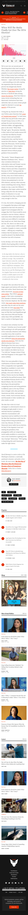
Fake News (11, 91)
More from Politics (7, 613)
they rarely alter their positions (15, 303)
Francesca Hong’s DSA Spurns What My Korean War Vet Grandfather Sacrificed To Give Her (13, 726)
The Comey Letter (12, 89)
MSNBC (4, 498)
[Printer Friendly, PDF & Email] (24, 61)
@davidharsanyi (6, 471)
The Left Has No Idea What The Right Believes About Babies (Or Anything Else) (12, 763)
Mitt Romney (17, 495)
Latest (3, 739)
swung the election (7, 96)
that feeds (17, 308)
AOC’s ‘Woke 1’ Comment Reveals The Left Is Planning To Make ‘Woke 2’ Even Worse (13, 696)
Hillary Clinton (6, 495)
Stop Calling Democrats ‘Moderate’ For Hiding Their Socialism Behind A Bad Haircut (12, 667)
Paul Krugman (13, 498)
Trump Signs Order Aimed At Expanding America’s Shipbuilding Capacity (12, 845)
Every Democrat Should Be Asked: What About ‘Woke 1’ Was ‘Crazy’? (12, 637)
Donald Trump (12, 492)
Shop (3, 575)
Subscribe (14, 907)
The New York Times (7, 501)
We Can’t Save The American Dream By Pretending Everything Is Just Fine (12, 818)
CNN (3, 492)
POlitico (22, 498)
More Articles (13, 484)
